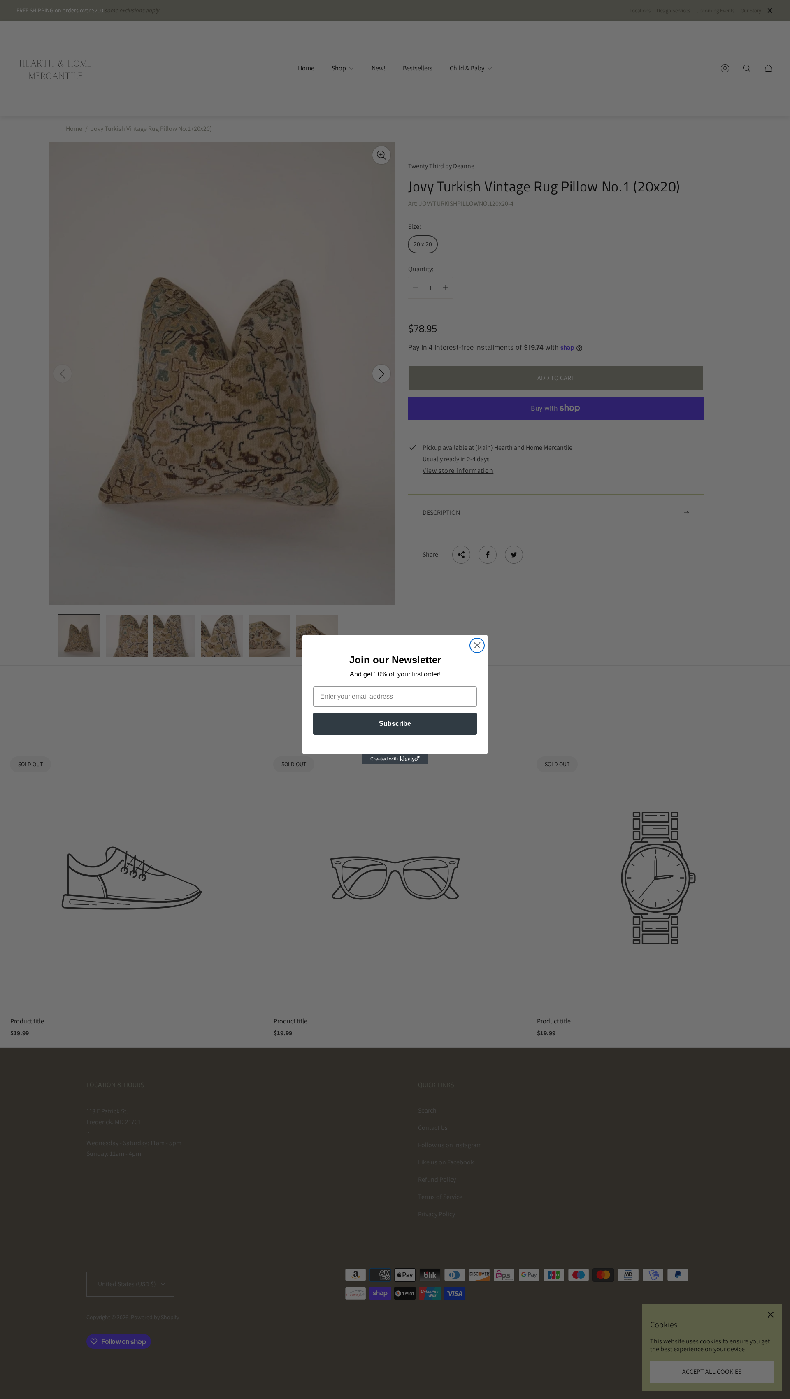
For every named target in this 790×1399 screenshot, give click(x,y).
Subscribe (395, 723)
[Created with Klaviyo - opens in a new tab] (395, 759)
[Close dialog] (477, 645)
